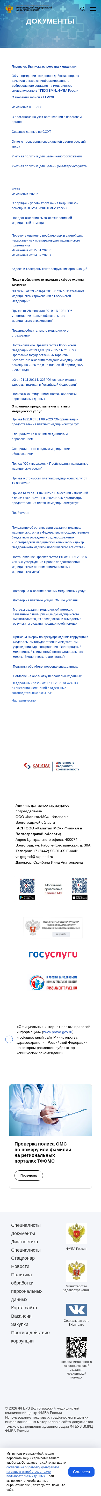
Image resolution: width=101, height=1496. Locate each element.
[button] (82, 8)
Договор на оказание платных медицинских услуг (49, 872)
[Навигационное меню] (93, 9)
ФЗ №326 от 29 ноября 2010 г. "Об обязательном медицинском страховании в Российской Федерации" (48, 577)
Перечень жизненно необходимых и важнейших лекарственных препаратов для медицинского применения (47, 521)
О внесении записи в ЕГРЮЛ (33, 378)
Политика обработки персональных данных (45, 947)
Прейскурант (21, 794)
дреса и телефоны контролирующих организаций (50, 550)
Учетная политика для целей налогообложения (47, 437)
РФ (49, 974)
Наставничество (24, 981)
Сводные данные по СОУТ (31, 412)
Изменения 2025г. (25, 475)
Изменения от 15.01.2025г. (31, 531)
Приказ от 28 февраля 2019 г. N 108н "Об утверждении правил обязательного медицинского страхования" (42, 596)
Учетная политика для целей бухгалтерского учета (49, 447)
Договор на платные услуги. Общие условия (45, 881)
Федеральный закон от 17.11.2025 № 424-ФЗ (45, 964)
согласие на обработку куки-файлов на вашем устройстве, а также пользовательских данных (32, 1471)
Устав (16, 470)
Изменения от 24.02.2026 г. (32, 536)
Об (14, 357)
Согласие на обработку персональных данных (47, 957)
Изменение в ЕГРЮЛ (27, 388)
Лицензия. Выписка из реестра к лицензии (44, 347)
